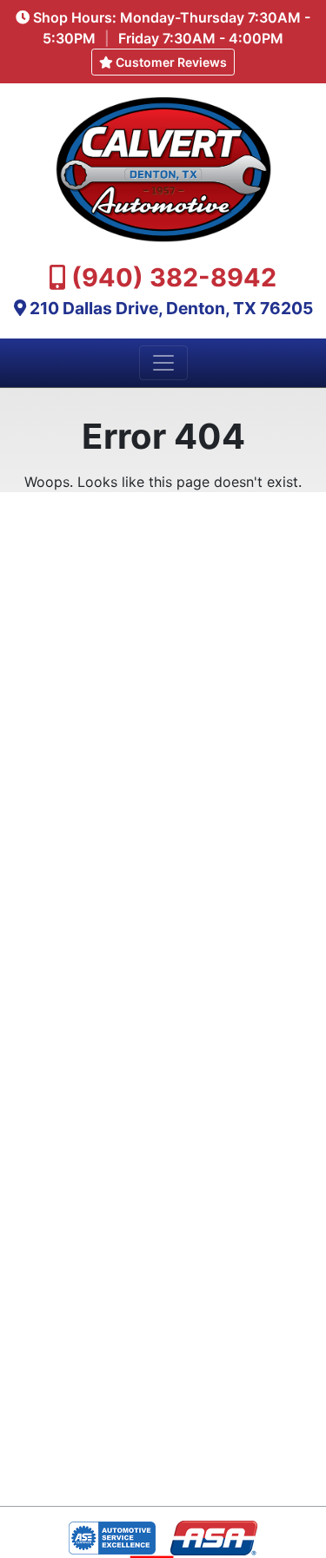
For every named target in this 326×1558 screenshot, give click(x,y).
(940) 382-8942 (173, 277)
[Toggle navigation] (163, 362)
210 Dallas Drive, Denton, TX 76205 (171, 308)
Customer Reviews (170, 62)
